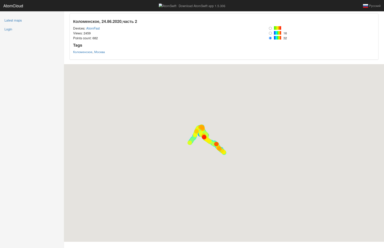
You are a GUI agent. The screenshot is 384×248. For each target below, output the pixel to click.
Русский (374, 5)
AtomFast (93, 28)
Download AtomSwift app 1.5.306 (201, 6)
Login (8, 29)
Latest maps (19, 20)
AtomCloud (13, 5)
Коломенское (82, 52)
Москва (99, 52)
